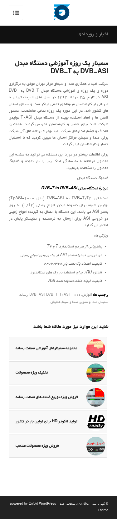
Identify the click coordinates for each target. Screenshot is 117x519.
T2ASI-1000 (69, 295)
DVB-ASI (37, 295)
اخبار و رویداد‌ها (92, 34)
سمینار (103, 302)
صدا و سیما (70, 302)
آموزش (87, 295)
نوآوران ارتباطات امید (74, 504)
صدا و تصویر (88, 302)
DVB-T (52, 295)
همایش (56, 302)
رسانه (24, 295)
